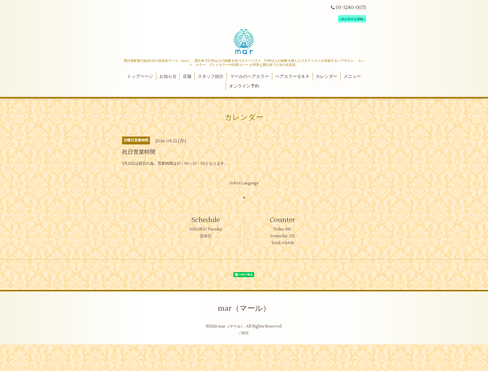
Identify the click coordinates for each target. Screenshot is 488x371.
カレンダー (326, 76)
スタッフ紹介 (211, 76)
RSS (245, 333)
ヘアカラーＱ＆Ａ (292, 76)
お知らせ (168, 76)
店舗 (187, 76)
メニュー (352, 76)
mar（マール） (244, 308)
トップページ (140, 76)
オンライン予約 (244, 86)
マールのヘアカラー (249, 76)
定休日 (205, 236)
